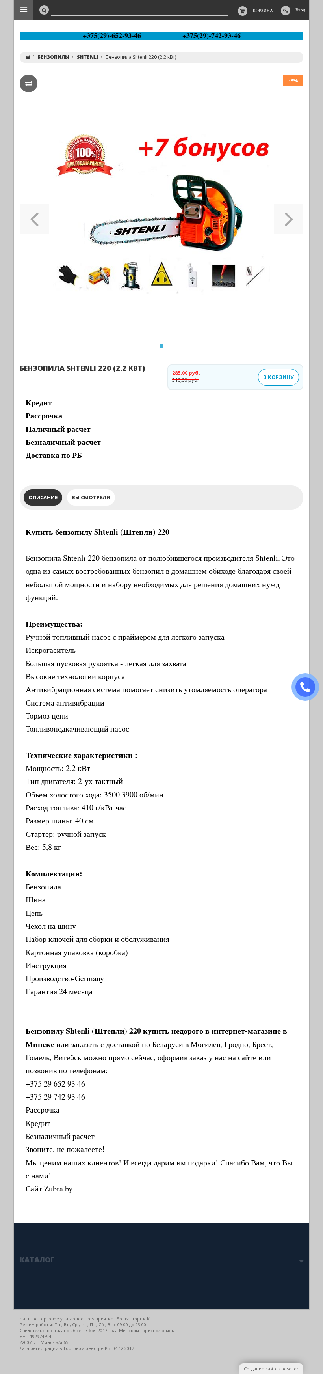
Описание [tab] (43, 497)
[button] (34, 216)
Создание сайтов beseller (271, 1369)
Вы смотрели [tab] (91, 497)
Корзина (263, 10)
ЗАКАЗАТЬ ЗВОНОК (308, 687)
